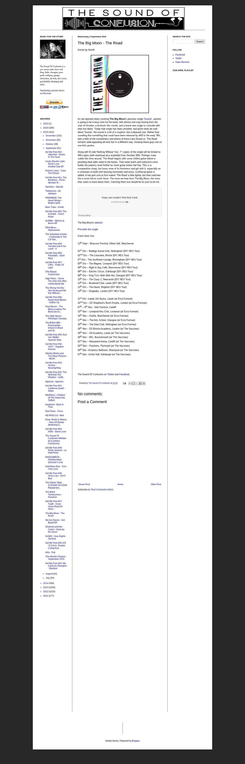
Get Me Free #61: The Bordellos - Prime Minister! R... (56, 180)
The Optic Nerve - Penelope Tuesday (56, 317)
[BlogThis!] (133, 383)
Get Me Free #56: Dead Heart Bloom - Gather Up (55, 300)
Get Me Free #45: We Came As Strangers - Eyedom (56, 566)
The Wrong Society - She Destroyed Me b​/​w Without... (55, 290)
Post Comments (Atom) (102, 489)
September (51, 148)
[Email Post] (124, 383)
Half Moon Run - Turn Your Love (55, 467)
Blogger (135, 741)
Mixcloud (47, 93)
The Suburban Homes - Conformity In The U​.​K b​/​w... (56, 237)
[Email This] (130, 383)
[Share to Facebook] (140, 383)
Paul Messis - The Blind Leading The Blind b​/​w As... (55, 309)
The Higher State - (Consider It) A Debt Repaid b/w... (56, 485)
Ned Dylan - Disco (54, 411)
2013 (46, 587)
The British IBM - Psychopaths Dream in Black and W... (54, 326)
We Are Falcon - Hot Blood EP (55, 521)
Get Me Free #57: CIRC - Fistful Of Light (54, 265)
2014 (46, 583)
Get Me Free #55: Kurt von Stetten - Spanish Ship (56, 337)
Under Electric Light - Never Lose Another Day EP (55, 164)
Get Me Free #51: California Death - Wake (55, 388)
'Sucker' (148, 119)
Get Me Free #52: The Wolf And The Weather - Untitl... (56, 375)
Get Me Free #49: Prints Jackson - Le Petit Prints (56, 450)
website (98, 222)
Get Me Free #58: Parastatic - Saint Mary (55, 256)
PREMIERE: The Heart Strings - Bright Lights (53, 200)
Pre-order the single (88, 229)
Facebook (124, 374)
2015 (46, 132)
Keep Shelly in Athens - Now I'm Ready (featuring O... (56, 422)
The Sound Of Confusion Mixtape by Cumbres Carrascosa (55, 439)
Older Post (156, 484)
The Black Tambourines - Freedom (53, 494)
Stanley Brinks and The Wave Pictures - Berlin (55, 356)
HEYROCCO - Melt (54, 415)
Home (120, 484)
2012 (46, 591)
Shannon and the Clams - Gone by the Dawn (54, 529)
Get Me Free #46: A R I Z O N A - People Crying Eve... (55, 545)
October (50, 144)
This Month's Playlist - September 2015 (55, 557)
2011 (46, 596)
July (48, 578)
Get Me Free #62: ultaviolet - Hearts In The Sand (55, 154)
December (51, 135)
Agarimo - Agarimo (54, 381)
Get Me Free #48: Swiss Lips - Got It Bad (55, 476)
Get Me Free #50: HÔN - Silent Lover (55, 430)
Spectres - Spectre (54, 187)
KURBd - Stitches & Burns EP (54, 222)
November (51, 140)
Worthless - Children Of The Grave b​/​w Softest (55, 397)
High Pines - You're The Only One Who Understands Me (56, 281)
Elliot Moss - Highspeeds (52, 228)
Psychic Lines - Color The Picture (55, 171)
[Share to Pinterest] (144, 383)
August (49, 574)
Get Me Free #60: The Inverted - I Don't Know (56, 214)
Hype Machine (182, 62)
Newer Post (84, 484)
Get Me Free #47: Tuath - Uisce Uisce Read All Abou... (53, 505)
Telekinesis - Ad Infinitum (53, 192)
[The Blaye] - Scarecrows (52, 272)
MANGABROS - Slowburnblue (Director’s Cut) (54, 460)
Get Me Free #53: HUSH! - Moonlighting (53, 365)
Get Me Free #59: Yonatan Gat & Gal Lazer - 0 (55, 246)
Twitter (110, 374)
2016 (46, 128)
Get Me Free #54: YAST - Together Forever (54, 347)
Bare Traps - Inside (54, 207)
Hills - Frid (50, 552)
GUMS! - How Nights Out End (55, 537)
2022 (46, 123)
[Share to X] (137, 383)
